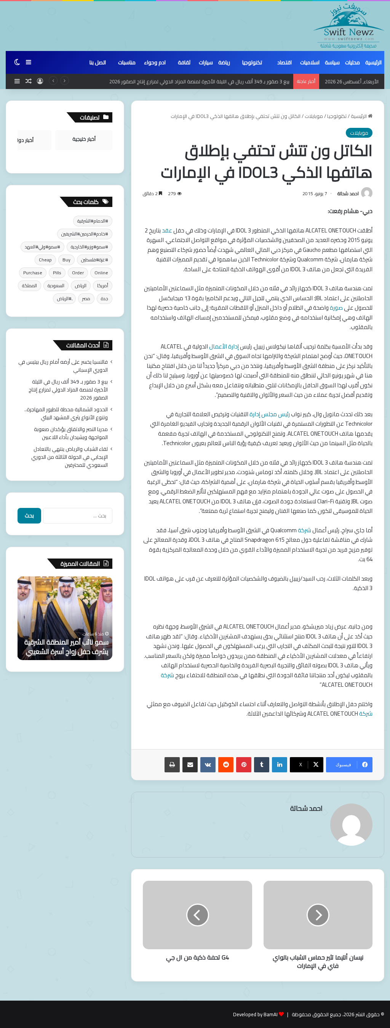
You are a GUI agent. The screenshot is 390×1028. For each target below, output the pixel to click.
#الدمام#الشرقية (92, 220)
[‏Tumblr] (261, 764)
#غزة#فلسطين (94, 259)
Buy (66, 259)
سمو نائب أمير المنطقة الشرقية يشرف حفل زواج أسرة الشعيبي (66, 647)
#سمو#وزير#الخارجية (89, 246)
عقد (167, 230)
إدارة (234, 346)
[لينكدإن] (279, 764)
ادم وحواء (155, 62)
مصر (86, 298)
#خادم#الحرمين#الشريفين (84, 233)
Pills (57, 272)
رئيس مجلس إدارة (270, 414)
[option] (64, 618)
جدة (104, 298)
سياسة (332, 62)
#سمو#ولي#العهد (42, 246)
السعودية (56, 285)
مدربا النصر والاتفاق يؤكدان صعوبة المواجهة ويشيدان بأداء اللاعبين (71, 433)
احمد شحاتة (348, 193)
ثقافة (184, 62)
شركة (305, 530)
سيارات (206, 62)
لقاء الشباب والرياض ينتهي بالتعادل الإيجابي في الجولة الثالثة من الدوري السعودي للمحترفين (69, 457)
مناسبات (127, 62)
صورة (337, 307)
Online (101, 272)
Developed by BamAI (255, 1014)
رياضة (224, 62)
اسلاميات (310, 62)
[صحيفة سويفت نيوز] (349, 26)
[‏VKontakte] (208, 764)
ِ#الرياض (64, 298)
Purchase (32, 272)
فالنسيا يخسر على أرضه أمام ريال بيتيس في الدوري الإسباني (63, 366)
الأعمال (218, 346)
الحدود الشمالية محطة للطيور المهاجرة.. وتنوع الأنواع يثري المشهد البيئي (66, 413)
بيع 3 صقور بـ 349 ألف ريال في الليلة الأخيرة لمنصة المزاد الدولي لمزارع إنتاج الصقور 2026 (199, 81)
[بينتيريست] (243, 764)
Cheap (45, 259)
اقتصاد (284, 62)
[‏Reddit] (225, 764)
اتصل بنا (98, 62)
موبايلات (314, 116)
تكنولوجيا (252, 62)
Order (78, 272)
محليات (352, 62)
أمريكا (102, 285)
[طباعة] (172, 764)
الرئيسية (373, 62)
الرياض (80, 285)
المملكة (29, 285)
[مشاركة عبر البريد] (190, 764)
